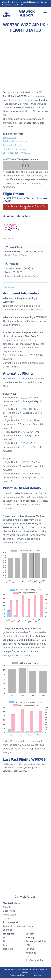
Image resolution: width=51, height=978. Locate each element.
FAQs (28, 945)
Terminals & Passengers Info (18, 926)
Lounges (7, 929)
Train (5, 945)
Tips (28, 956)
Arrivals (7, 907)
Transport (8, 933)
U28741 (25, 473)
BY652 (24, 443)
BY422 (24, 420)
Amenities (31, 952)
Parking (30, 937)
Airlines (7, 918)
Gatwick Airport (27, 13)
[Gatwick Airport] (6, 14)
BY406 (24, 409)
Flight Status (9, 137)
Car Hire (30, 933)
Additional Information (15, 141)
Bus (5, 937)
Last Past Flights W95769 (16, 152)
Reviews (30, 948)
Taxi (5, 941)
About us (25, 972)
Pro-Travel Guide (34, 960)
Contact (42, 969)
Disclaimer (33, 969)
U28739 (25, 462)
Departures (9, 910)
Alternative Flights (12, 145)
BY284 (24, 397)
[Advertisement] (25, 62)
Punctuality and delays (15, 149)
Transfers (8, 948)
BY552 (24, 431)
